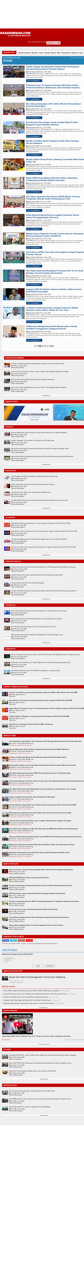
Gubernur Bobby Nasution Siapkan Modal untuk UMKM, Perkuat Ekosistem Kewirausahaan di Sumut (45, 836)
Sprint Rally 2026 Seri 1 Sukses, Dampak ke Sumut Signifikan (29, 1107)
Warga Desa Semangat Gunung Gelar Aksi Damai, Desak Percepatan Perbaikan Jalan (40, 448)
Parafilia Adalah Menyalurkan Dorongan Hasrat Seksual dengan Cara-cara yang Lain (39, 500)
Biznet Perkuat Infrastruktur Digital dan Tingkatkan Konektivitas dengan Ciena (37, 634)
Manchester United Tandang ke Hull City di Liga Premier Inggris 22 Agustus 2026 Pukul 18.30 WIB (44, 531)
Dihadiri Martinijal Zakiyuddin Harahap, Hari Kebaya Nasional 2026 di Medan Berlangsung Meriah (44, 591)
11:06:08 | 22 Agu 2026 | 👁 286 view (21, 751)
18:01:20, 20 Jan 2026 (43, 183)
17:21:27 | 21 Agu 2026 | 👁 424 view (21, 799)
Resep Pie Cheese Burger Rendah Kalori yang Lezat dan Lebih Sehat (32, 1071)
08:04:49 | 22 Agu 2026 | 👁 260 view (21, 775)
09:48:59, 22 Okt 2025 (43, 331)
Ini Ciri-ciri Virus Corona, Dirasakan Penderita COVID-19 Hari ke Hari (33, 909)
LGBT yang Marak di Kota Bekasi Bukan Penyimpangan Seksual (32, 484)
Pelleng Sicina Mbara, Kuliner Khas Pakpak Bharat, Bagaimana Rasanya (26, 997)
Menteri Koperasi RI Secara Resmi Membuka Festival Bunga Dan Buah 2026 (37, 575)
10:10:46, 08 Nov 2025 (43, 276)
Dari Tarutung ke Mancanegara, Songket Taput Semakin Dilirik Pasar (32, 1091)
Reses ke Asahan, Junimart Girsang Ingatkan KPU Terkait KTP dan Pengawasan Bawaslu (41, 869)
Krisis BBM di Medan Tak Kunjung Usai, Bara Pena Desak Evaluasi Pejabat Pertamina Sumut (40, 1099)
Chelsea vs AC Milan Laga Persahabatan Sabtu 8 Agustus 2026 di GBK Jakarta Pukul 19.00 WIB (43, 692)
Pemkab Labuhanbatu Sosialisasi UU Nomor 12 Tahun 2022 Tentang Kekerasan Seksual (40, 885)
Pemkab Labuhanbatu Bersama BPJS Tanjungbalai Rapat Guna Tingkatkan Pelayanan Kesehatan (44, 901)
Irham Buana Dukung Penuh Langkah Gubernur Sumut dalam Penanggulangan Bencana (52, 216)
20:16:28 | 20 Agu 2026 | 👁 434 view (21, 831)
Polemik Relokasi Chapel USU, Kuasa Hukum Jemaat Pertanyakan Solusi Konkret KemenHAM (42, 805)
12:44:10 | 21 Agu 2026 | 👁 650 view (21, 807)
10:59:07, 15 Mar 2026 (43, 72)
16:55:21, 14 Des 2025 (43, 220)
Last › (51, 346)
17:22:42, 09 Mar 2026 (43, 109)
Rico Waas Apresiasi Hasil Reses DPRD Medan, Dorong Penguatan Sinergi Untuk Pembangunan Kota (53, 197)
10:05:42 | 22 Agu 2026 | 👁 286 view (21, 759)
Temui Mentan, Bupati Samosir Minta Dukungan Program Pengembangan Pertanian (39, 917)
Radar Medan (31, 72)
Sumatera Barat (8, 21)
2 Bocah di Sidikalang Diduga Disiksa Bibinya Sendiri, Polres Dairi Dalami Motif (37, 363)
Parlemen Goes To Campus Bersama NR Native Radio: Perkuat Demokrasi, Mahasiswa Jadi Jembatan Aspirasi (53, 86)
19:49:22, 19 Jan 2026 (43, 201)
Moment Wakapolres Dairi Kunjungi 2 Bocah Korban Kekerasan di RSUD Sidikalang (39, 432)
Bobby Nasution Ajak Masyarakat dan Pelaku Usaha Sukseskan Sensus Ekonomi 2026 (40, 813)
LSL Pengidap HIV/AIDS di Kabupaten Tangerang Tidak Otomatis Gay (34, 476)
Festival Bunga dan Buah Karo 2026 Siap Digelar (27, 583)
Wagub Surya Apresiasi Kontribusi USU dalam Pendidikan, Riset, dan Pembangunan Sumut (41, 844)
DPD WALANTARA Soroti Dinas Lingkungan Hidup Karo (29, 877)
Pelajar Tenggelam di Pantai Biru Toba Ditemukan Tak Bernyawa (32, 440)
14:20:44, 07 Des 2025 (43, 238)
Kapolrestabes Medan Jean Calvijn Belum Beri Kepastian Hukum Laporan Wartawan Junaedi (42, 765)
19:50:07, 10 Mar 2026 (43, 90)
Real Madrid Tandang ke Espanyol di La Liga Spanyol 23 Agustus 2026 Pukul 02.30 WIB (40, 523)
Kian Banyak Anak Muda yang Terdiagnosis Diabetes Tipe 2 (31, 492)
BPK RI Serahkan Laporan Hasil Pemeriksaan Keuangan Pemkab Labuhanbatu (37, 893)
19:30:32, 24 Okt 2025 (43, 313)
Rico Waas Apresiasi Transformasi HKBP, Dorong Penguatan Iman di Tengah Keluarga (40, 773)
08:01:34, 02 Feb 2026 (43, 146)
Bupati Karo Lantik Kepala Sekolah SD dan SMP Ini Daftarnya (31, 724)
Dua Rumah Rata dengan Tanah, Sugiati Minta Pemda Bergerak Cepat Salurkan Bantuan (52, 123)
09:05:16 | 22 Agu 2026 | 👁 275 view (21, 767)
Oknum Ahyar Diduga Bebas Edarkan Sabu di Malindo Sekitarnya (33, 379)
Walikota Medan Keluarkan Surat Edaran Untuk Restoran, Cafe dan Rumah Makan (29, 1003)
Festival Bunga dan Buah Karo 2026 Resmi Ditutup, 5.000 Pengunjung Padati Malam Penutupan (43, 567)
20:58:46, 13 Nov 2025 (43, 257)
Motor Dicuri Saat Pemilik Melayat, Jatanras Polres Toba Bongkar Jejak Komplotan (38, 387)
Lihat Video (6, 1039)
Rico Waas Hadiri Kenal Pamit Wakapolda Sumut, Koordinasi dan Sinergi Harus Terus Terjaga (42, 789)
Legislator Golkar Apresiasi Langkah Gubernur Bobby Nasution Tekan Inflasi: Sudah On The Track (52, 309)
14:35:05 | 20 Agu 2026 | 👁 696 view (21, 854)
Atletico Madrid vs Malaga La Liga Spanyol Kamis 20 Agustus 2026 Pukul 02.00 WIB (39, 716)
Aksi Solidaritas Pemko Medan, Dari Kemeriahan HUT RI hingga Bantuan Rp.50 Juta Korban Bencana (45, 741)
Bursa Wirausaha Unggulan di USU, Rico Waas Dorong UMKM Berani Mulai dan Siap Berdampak (43, 829)
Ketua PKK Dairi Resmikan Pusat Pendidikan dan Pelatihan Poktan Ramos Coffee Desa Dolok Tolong (35, 994)
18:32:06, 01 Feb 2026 (43, 164)
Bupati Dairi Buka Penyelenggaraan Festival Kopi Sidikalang (37, 977)
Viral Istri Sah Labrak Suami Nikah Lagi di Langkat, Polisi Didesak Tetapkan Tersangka (40, 371)
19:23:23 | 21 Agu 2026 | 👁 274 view (21, 783)
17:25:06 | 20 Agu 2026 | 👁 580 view (21, 846)
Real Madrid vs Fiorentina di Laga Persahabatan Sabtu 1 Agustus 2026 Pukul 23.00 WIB (40, 700)
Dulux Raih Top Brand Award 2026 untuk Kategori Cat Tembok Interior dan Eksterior (39, 611)
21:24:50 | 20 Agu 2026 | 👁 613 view (21, 823)
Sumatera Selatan (8, 17)
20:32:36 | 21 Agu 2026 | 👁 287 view (21, 791)
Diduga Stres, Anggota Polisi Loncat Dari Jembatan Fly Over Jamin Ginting (36, 925)
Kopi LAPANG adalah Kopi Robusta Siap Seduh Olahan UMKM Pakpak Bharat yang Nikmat (32, 991)
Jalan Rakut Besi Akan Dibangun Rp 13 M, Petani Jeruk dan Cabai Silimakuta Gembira (36, 1036)
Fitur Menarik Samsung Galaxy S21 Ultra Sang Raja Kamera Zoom (33, 626)
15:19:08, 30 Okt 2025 (43, 294)
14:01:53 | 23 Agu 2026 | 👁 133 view (21, 743)
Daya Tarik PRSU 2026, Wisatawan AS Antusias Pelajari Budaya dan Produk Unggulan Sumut (40, 1063)
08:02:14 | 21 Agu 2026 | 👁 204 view (21, 815)
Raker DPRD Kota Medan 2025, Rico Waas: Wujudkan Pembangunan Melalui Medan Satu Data (52, 179)
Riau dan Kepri (8, 26)
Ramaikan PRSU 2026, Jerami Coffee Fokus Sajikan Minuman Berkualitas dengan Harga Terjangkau (43, 1055)
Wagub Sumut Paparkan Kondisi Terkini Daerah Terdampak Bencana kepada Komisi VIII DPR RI (54, 235)
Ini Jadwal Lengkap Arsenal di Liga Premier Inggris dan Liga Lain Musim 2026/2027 (39, 539)
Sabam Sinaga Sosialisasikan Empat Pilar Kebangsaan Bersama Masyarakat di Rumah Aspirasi (52, 68)
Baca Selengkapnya (33, 80)
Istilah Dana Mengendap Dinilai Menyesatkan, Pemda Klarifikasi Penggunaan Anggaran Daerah (51, 327)
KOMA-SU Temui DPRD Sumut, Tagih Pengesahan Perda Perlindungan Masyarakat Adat (40, 662)
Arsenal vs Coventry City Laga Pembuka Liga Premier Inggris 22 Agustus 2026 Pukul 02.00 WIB (43, 547)
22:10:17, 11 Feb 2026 (43, 127)
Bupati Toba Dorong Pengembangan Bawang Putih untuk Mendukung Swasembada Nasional (42, 456)
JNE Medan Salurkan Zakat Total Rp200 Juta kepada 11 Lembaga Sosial (35, 670)
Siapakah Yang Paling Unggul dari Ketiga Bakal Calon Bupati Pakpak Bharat (27, 1000)
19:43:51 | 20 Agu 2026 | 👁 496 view (21, 839)
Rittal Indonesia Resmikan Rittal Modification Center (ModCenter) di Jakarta (36, 618)
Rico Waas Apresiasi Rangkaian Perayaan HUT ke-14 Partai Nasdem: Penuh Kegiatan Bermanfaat (54, 272)
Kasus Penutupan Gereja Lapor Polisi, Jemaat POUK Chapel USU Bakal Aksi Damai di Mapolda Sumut (45, 654)
